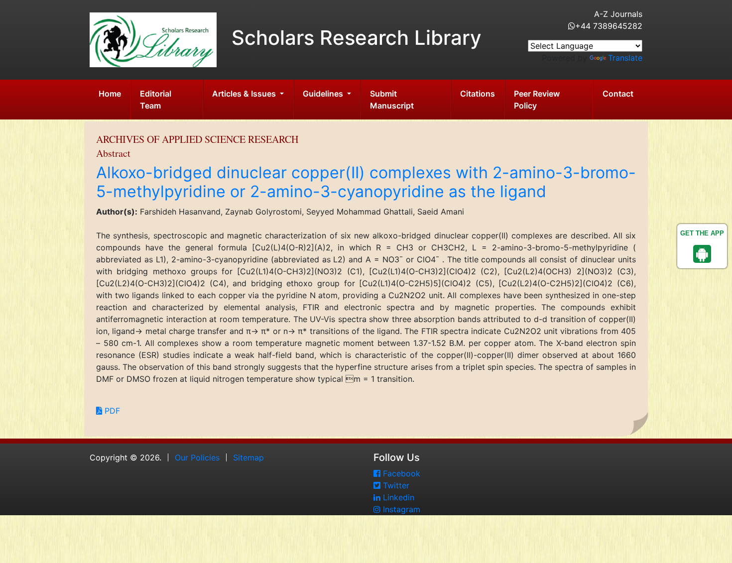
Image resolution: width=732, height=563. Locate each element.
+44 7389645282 (608, 26)
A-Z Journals (618, 14)
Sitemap (248, 457)
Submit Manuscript (392, 100)
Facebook (400, 473)
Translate (625, 58)
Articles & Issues (245, 94)
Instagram (400, 509)
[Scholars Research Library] (153, 39)
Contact (618, 94)
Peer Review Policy (537, 100)
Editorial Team (155, 100)
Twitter (394, 485)
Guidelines (324, 94)
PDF (111, 411)
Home (110, 94)
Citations (477, 94)
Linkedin (397, 497)
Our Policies (197, 457)
